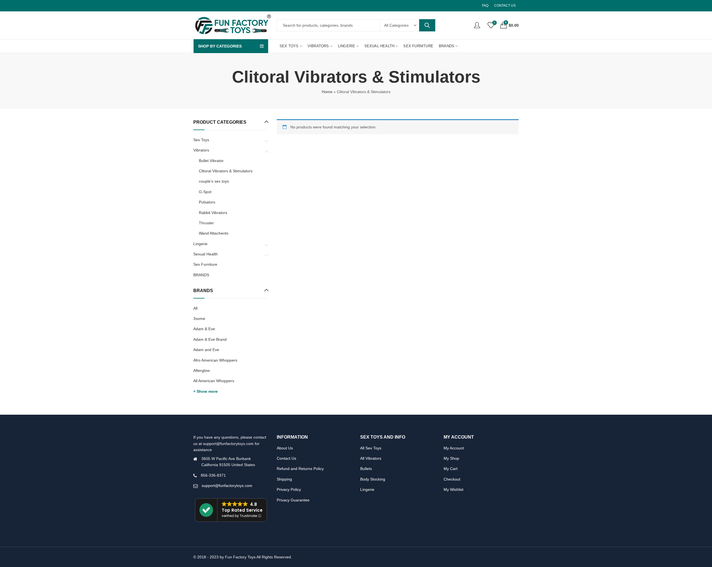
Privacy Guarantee (293, 500)
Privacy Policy (289, 489)
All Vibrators (370, 458)
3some (199, 318)
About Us (285, 448)
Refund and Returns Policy (300, 468)
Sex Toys (201, 140)
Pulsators (207, 202)
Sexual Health (205, 254)
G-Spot (205, 192)
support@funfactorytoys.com (227, 485)
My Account (454, 448)
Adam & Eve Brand (210, 339)
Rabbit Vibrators (213, 212)
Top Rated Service (242, 510)
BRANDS (201, 275)
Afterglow (201, 370)
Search (427, 25)
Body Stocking (372, 479)
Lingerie (200, 244)
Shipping (284, 479)
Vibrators (201, 150)
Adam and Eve (206, 349)
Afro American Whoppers (215, 360)
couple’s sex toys (214, 181)
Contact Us (286, 458)
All (195, 308)
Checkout (452, 479)
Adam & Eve (204, 329)
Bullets (366, 468)
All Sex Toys (370, 448)
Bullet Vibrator (211, 160)
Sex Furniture (205, 264)
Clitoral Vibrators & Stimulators (226, 171)
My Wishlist (453, 489)
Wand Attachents (213, 233)
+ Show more (205, 391)
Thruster (206, 223)
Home (327, 91)
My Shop (451, 458)
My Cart (451, 468)
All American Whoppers (213, 381)
